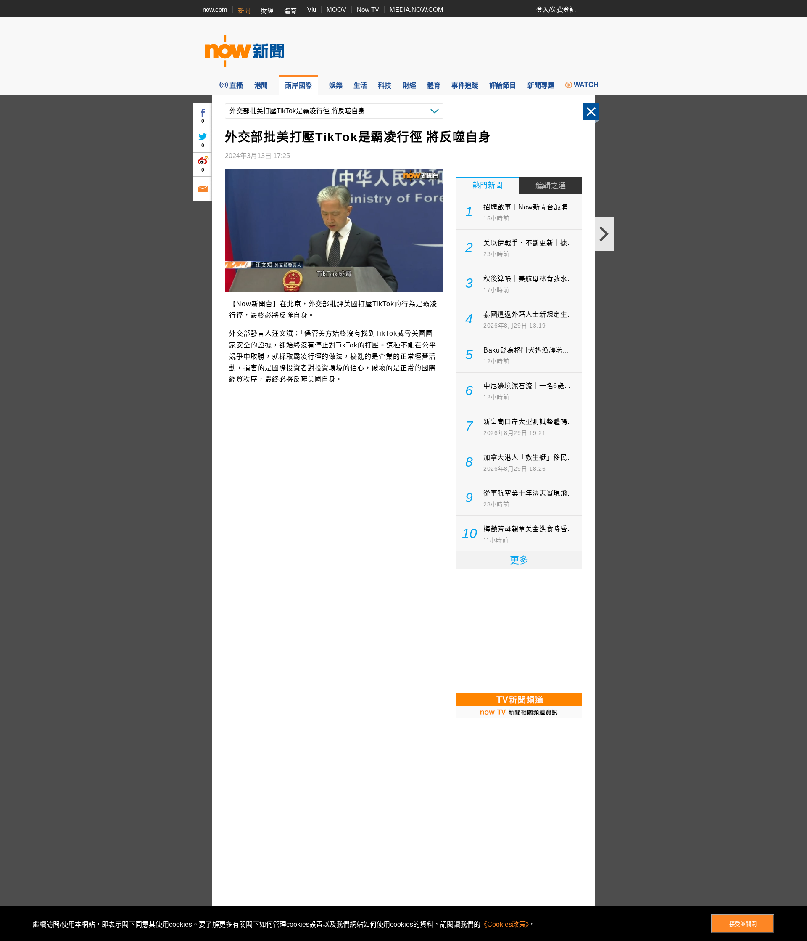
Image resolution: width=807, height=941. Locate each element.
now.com (215, 9)
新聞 (244, 10)
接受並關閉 (743, 924)
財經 (267, 10)
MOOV (336, 9)
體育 (290, 10)
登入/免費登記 (556, 9)
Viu (311, 9)
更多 (519, 560)
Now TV (368, 9)
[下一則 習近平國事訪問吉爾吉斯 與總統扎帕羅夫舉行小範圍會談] (604, 234)
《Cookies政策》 (504, 924)
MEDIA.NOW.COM (416, 9)
